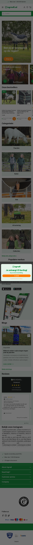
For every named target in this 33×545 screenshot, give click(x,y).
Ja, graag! (16, 275)
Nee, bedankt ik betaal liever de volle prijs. (16, 278)
